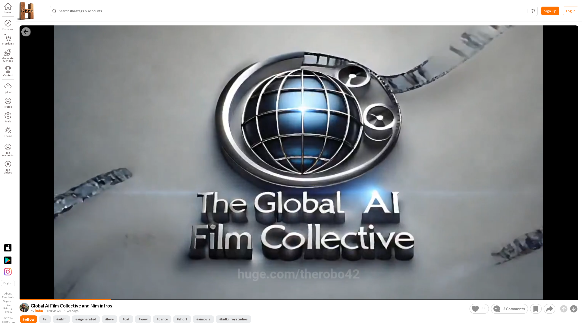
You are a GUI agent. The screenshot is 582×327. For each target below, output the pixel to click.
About (8, 293)
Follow (29, 319)
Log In (570, 11)
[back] (25, 31)
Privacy (7, 308)
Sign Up (550, 11)
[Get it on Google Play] (8, 260)
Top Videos (8, 171)
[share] (549, 309)
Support (8, 301)
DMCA (8, 312)
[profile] (24, 307)
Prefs (8, 121)
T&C (7, 304)
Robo (39, 311)
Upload (8, 92)
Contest (8, 75)
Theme (8, 135)
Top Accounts (8, 154)
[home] (25, 11)
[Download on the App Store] (8, 248)
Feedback (8, 297)
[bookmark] (536, 309)
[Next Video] (573, 309)
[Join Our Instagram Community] (8, 271)
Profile (8, 106)
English (7, 283)
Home (8, 12)
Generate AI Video (7, 59)
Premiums (8, 43)
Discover (8, 28)
